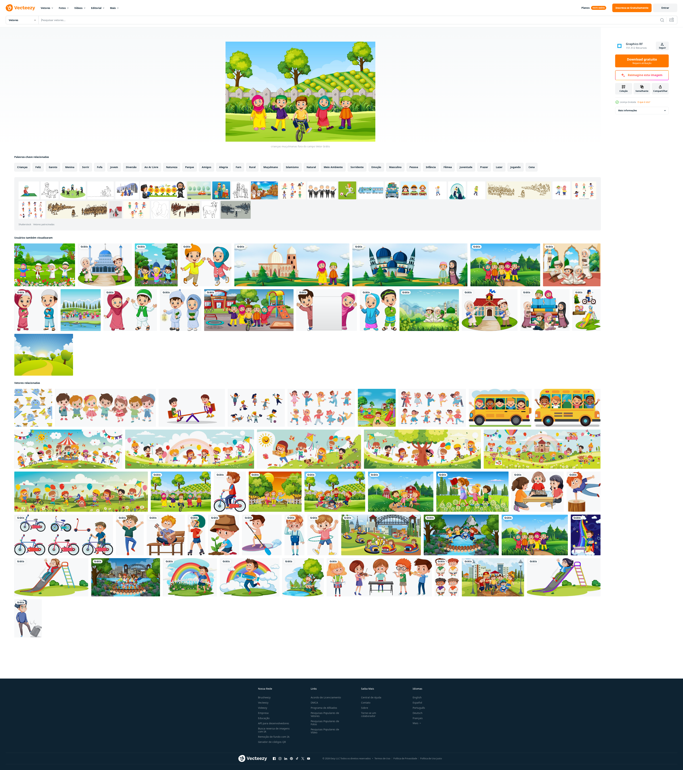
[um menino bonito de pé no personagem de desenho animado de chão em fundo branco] (294, 535)
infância (431, 167)
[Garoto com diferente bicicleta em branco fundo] (63, 535)
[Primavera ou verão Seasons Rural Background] (43, 355)
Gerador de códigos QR (272, 742)
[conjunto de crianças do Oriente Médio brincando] (586, 310)
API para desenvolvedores (273, 723)
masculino (395, 167)
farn (238, 167)
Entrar (665, 7)
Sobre (364, 707)
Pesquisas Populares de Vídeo (325, 731)
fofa (99, 167)
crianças (22, 167)
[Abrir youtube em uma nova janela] (308, 758)
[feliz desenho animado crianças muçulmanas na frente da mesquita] (105, 264)
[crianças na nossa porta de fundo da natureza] (275, 492)
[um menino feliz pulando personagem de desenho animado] (130, 535)
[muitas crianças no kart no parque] (381, 535)
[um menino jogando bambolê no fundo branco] (322, 535)
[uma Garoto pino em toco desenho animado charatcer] (584, 492)
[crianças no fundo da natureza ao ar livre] (505, 264)
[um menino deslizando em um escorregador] (51, 577)
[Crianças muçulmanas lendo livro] (545, 310)
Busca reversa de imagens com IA (274, 730)
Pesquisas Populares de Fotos (325, 722)
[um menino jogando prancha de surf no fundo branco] (262, 535)
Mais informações (627, 110)
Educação (263, 718)
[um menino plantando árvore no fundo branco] (223, 535)
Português (419, 707)
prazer (484, 167)
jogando (515, 167)
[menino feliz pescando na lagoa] (303, 577)
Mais (113, 8)
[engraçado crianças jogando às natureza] (68, 449)
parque (189, 167)
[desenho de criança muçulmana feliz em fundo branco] (130, 310)
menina (69, 167)
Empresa (263, 713)
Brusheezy (264, 697)
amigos (206, 167)
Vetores (45, 8)
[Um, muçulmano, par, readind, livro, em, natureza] (429, 310)
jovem (114, 167)
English (417, 697)
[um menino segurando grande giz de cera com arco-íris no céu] (249, 577)
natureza (171, 167)
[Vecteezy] (20, 7)
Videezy (262, 707)
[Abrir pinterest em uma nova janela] (291, 758)
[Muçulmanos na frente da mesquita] (409, 264)
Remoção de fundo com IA (273, 736)
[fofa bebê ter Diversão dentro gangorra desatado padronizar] (33, 408)
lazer (499, 167)
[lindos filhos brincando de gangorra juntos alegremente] (192, 408)
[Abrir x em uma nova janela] (302, 758)
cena (532, 167)
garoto (53, 167)
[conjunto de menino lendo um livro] (447, 577)
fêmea (448, 167)
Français (418, 718)
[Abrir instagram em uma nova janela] (280, 758)
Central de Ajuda (371, 697)
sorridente (357, 167)
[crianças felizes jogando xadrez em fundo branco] (537, 492)
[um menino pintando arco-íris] (586, 535)
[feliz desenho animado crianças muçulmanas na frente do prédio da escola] (489, 310)
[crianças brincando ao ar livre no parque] (377, 408)
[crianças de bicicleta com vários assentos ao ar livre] (125, 577)
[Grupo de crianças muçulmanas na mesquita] (572, 264)
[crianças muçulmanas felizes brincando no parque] (44, 264)
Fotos (62, 8)
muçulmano (270, 167)
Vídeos (78, 8)
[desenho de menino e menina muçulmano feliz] (206, 264)
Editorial (96, 8)
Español (417, 702)
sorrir (85, 167)
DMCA (314, 702)
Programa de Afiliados (324, 707)
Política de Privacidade (405, 758)
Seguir (662, 47)
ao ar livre (151, 167)
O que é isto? (643, 102)
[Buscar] (662, 20)
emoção (376, 167)
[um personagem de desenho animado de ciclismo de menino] (230, 492)
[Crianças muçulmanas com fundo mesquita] (291, 264)
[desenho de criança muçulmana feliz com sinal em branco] (326, 310)
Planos (585, 7)
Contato (365, 702)
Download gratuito (642, 61)
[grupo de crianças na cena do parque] (493, 577)
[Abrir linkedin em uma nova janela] (285, 758)
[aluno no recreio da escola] (249, 310)
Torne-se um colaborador (368, 714)
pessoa (413, 167)
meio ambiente (333, 167)
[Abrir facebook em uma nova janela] (274, 758)
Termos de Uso (382, 758)
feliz (38, 167)
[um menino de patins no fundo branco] (196, 535)
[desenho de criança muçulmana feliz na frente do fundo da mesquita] (156, 264)
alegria (223, 167)
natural (311, 167)
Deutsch (417, 713)
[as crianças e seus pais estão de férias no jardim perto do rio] (81, 310)
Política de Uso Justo (431, 758)
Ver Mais (235, 209)
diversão (131, 167)
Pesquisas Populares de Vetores (325, 714)
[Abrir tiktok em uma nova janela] (297, 758)
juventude (466, 167)
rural (252, 167)
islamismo (292, 167)
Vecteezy (263, 702)
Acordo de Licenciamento (326, 697)
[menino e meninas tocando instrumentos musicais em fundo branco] (379, 577)
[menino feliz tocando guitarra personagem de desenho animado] (166, 535)
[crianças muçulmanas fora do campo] (181, 492)
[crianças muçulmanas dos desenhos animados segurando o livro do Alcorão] (36, 310)
